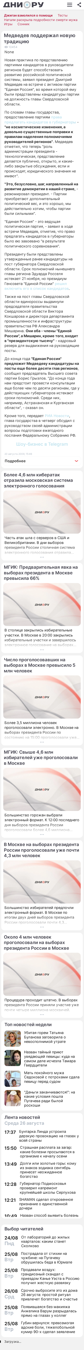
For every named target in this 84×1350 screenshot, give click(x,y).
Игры (8, 24)
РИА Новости (57, 416)
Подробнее (15, 461)
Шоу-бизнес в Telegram (42, 444)
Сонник (24, 24)
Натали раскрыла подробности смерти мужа (40, 20)
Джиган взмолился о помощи (28, 15)
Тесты (62, 15)
